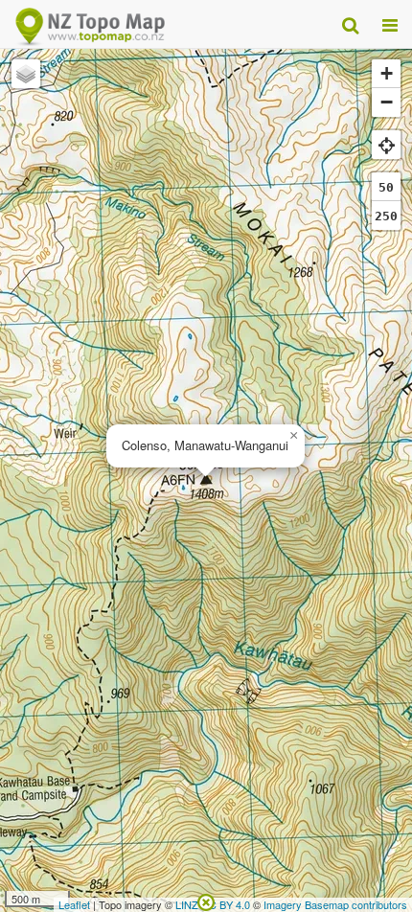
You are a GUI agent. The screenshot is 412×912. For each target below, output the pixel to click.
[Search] (350, 24)
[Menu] (390, 24)
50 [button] (386, 187)
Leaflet (74, 904)
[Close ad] (206, 900)
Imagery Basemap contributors (335, 904)
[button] (293, 435)
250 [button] (386, 216)
